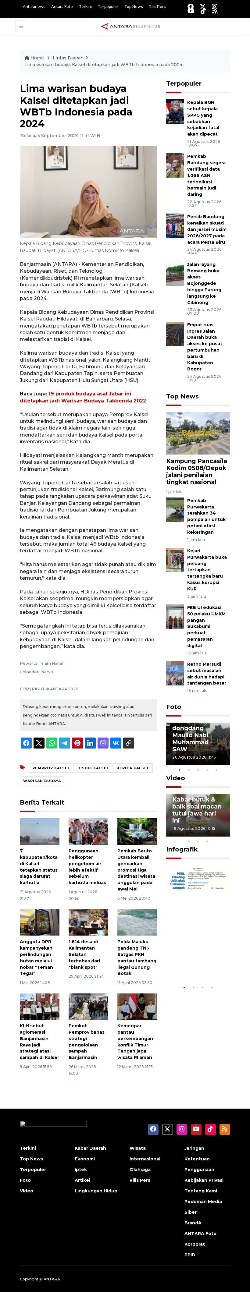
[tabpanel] (198, 744)
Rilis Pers (157, 6)
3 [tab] (198, 770)
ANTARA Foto (200, 1233)
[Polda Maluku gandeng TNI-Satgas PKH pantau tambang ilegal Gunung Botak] (137, 922)
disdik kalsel (93, 768)
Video (175, 778)
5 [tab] (216, 770)
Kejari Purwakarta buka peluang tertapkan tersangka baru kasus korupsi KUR (207, 570)
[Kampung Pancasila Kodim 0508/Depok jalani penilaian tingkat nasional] (198, 433)
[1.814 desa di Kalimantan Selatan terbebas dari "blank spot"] (88, 922)
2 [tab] (189, 770)
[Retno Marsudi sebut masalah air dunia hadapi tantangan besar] (175, 673)
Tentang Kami (200, 1191)
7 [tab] (226, 833)
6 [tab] (216, 833)
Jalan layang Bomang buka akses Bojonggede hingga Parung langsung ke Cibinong (204, 283)
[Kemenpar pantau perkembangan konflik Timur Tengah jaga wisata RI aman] (137, 1006)
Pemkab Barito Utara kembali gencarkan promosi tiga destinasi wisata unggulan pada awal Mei (136, 870)
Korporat (194, 1244)
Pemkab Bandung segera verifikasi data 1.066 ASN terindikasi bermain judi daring (206, 175)
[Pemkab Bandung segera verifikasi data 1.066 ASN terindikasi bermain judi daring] (175, 165)
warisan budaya (42, 781)
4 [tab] (207, 770)
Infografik (182, 849)
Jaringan (194, 1148)
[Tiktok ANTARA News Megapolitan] (203, 11)
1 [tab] (180, 770)
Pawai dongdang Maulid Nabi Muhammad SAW (190, 735)
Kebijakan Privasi (203, 1180)
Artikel (82, 1180)
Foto (173, 706)
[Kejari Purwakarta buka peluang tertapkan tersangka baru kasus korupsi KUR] (175, 559)
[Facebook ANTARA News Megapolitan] (191, 6)
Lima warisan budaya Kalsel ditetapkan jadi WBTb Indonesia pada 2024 (103, 64)
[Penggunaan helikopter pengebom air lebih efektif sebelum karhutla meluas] (88, 831)
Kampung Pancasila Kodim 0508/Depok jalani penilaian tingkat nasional (196, 471)
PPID (189, 1255)
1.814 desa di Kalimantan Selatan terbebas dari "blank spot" (84, 954)
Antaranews (34, 6)
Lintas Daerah (68, 58)
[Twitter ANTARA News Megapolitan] (203, 6)
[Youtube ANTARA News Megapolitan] (191, 11)
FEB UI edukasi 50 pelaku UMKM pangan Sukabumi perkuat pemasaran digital (206, 626)
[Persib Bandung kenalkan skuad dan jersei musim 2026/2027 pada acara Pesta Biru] (175, 225)
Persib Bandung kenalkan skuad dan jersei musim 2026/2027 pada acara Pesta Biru (207, 229)
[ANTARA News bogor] (130, 26)
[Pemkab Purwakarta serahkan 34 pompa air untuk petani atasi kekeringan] (175, 509)
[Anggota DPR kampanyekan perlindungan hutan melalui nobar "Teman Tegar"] (39, 922)
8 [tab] (189, 841)
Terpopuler (108, 6)
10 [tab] (207, 841)
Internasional (145, 1159)
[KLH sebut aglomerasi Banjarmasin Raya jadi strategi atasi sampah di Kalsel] (39, 1006)
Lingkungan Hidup (96, 1191)
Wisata (138, 1148)
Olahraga (140, 1169)
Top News (133, 6)
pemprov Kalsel (51, 768)
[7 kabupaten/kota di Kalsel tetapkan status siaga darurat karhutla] (39, 831)
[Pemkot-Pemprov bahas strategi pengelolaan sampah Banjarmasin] (88, 1006)
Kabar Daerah (90, 1148)
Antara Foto (62, 6)
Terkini (85, 6)
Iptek (81, 1169)
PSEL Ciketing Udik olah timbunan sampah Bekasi (195, 956)
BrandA (193, 1223)
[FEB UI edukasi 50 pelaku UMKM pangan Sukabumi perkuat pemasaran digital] (175, 616)
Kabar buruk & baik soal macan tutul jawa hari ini (197, 810)
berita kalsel (132, 768)
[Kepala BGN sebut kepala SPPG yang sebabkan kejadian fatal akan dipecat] (175, 111)
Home (37, 58)
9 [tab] (198, 841)
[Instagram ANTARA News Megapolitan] (214, 6)
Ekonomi (85, 1159)
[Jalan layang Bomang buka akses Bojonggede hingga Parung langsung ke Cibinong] (175, 273)
